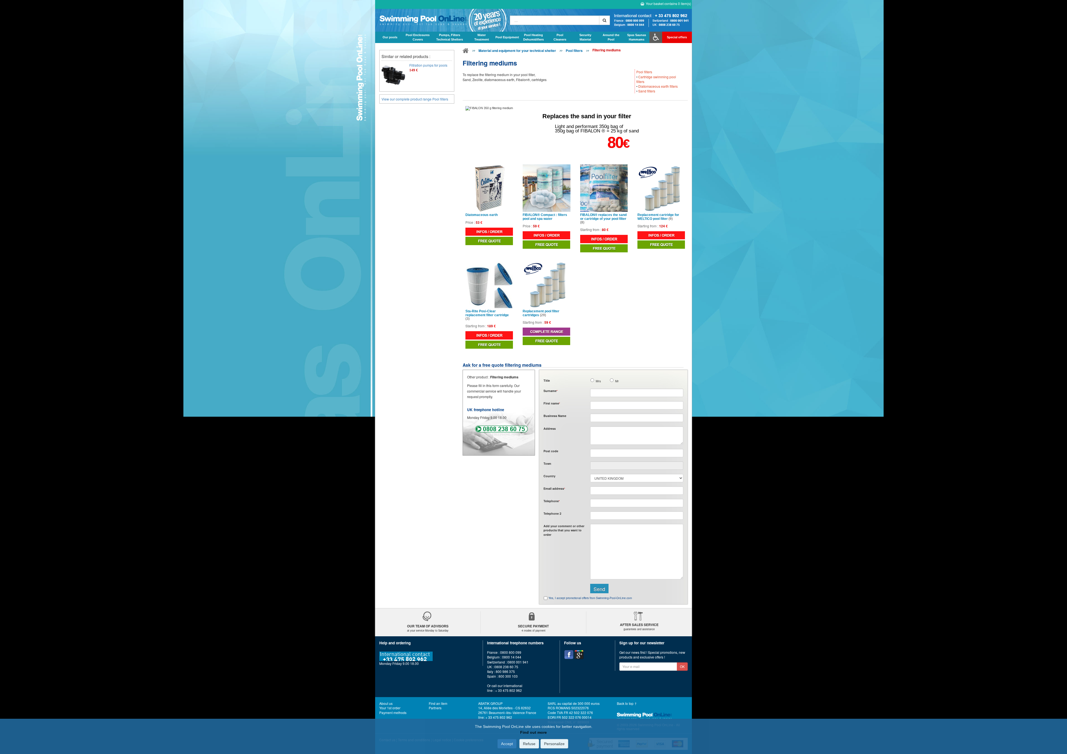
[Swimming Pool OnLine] (466, 51)
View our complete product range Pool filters (415, 99)
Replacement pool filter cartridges (541, 313)
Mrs (598, 381)
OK (682, 666)
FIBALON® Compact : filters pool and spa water (545, 216)
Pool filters (574, 50)
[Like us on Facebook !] (569, 654)
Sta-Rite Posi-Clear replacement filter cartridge (487, 315)
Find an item (438, 703)
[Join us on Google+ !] (579, 654)
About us (386, 703)
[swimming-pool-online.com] (441, 20)
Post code (551, 451)
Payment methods (393, 712)
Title (547, 380)
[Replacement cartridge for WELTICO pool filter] (661, 188)
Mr (617, 381)
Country (549, 476)
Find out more (533, 732)
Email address (554, 488)
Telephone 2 (552, 513)
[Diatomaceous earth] (489, 188)
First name (552, 403)
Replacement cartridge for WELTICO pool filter (658, 216)
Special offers (677, 37)
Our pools (390, 37)
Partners (435, 707)
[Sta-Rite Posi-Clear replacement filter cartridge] (489, 284)
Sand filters (646, 91)
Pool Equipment (507, 37)
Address (550, 428)
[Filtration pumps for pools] (393, 75)
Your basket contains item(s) (668, 3)
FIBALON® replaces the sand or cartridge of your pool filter (603, 218)
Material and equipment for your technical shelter (517, 50)
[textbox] (636, 453)
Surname (550, 391)
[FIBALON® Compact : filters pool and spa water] (546, 188)
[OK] (604, 20)
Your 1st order (389, 707)
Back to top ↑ (627, 703)
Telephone (552, 501)
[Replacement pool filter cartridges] (546, 284)
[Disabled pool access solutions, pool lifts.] (655, 37)
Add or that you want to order (564, 530)
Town (547, 463)
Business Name (555, 416)
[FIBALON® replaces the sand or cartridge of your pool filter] (604, 188)
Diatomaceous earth (481, 215)
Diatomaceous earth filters (658, 86)
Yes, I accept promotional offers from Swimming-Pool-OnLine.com (590, 598)
